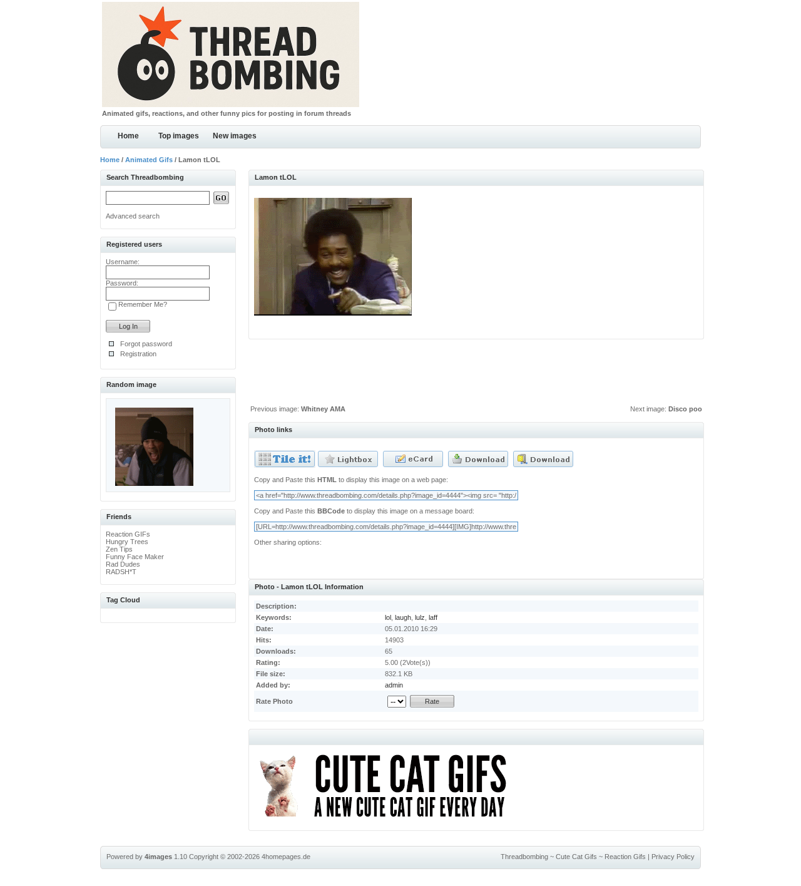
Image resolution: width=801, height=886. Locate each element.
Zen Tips (119, 549)
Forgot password (146, 344)
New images (235, 135)
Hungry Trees (127, 541)
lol (388, 617)
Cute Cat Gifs (576, 856)
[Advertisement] (476, 375)
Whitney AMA (323, 409)
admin (394, 685)
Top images (178, 135)
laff (433, 617)
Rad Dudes (123, 564)
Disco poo (685, 409)
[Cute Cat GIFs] (388, 819)
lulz (420, 617)
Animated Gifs (149, 159)
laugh (403, 617)
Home (128, 135)
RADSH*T (121, 571)
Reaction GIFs (128, 534)
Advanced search (133, 216)
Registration (138, 354)
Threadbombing (524, 856)
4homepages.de (286, 856)
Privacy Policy (673, 856)
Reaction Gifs (625, 856)
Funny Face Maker (135, 556)
